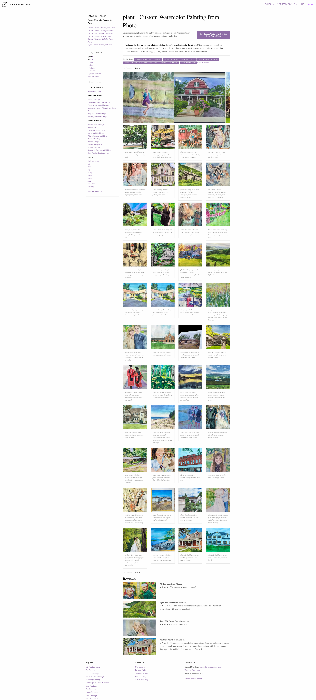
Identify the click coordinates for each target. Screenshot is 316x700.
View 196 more (203, 62)
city (162, 355)
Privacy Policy (141, 670)
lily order (128, 360)
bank (126, 157)
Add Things (92, 127)
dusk (181, 400)
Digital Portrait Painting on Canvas (100, 45)
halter (197, 232)
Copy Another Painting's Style (98, 153)
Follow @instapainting (193, 678)
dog (89, 169)
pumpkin (190, 152)
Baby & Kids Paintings (95, 676)
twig (142, 155)
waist (168, 235)
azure (158, 435)
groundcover (223, 235)
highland (211, 275)
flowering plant (139, 357)
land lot (159, 272)
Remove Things (93, 141)
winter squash (184, 157)
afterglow (183, 397)
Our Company (140, 666)
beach (163, 437)
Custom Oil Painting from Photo (99, 36)
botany (187, 312)
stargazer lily (129, 357)
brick (198, 477)
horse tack (187, 235)
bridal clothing (213, 437)
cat (89, 164)
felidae (213, 189)
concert (127, 523)
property (155, 192)
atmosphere (191, 395)
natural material (137, 275)
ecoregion (183, 195)
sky (181, 155)
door (212, 560)
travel (130, 400)
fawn (223, 152)
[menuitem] (269, 4)
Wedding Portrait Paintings (97, 116)
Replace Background (95, 144)
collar (220, 155)
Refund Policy (140, 676)
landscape (92, 71)
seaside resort (161, 558)
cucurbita (192, 155)
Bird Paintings (91, 695)
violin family (139, 523)
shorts (197, 155)
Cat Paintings (91, 689)
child (89, 167)
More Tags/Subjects (95, 191)
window (159, 152)
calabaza (193, 157)
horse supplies (195, 235)
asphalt (132, 315)
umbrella (190, 310)
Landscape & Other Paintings (97, 682)
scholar (140, 392)
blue (167, 558)
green (189, 195)
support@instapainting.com (210, 666)
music (132, 523)
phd (126, 400)
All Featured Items (94, 91)
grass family (218, 317)
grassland (188, 277)
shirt (209, 477)
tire (185, 152)
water (130, 152)
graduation (128, 397)
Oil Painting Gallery (93, 666)
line (194, 477)
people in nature (95, 73)
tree (131, 155)
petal (209, 232)
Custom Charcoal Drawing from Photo (101, 28)
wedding (91, 186)
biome (138, 272)
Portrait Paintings (94, 99)
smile (130, 189)
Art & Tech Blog (141, 679)
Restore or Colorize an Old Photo (99, 150)
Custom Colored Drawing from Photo (101, 30)
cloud (91, 65)
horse (182, 230)
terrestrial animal (218, 197)
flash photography (135, 192)
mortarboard (129, 392)
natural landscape (138, 152)
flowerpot (162, 155)
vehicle (185, 155)
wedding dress (222, 432)
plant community (222, 230)
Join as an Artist (92, 698)
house (90, 178)
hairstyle (135, 189)
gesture (135, 195)
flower (170, 157)
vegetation (138, 235)
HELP (302, 4)
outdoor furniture (189, 315)
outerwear (195, 230)
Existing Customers (192, 670)
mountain (222, 270)
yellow (222, 477)
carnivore (218, 152)
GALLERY (268, 4)
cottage (167, 275)
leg (192, 435)
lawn (209, 237)
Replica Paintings (94, 147)
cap (130, 275)
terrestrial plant (130, 272)
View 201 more (93, 76)
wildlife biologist (161, 480)
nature (159, 230)
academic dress (137, 397)
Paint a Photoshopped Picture (98, 136)
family (90, 172)
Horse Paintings (92, 692)
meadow (210, 317)
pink (142, 355)
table (195, 310)
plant (126, 152)
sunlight (186, 400)
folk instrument (137, 520)
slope (217, 397)
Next (138, 68)
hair (126, 189)
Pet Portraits (90, 670)
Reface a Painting (94, 139)
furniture (165, 152)
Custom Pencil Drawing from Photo (100, 33)
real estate (91, 184)
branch (127, 155)
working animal (185, 232)
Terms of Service (141, 673)
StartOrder (213, 35)
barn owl (163, 475)
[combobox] (102, 82)
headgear (133, 395)
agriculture (218, 315)
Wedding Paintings (93, 679)
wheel (195, 152)
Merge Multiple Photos (96, 133)
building (92, 68)
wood (91, 62)
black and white (93, 161)
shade (158, 157)
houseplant (164, 157)
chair (154, 157)
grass (139, 155)
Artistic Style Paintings (96, 124)
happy (127, 195)
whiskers (211, 157)
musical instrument (137, 515)
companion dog (213, 155)
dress (163, 230)
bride (214, 435)
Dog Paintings (91, 685)
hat (137, 395)
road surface (136, 312)
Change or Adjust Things (97, 130)
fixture (155, 195)
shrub (217, 235)
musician (128, 517)
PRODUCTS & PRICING (286, 4)
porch (159, 195)
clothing (210, 432)
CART (311, 4)
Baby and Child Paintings (97, 113)
